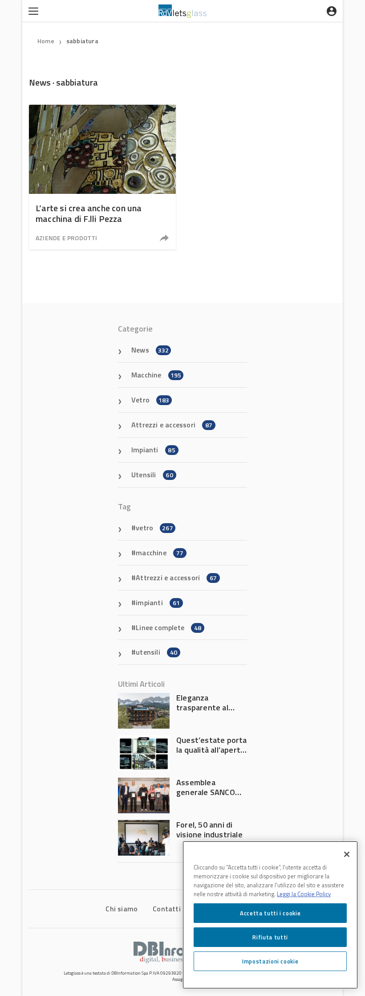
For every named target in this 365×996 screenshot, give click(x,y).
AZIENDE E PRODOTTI (66, 237)
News (150, 349)
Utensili (152, 474)
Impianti (153, 449)
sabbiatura (82, 40)
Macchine (156, 374)
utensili (156, 652)
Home (45, 40)
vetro (154, 527)
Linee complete (168, 627)
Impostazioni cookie (270, 961)
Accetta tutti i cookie (270, 913)
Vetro (150, 399)
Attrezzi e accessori (171, 424)
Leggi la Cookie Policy (304, 893)
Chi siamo (121, 908)
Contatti (167, 908)
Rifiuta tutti (270, 937)
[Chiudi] (347, 854)
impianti (158, 602)
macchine (159, 552)
